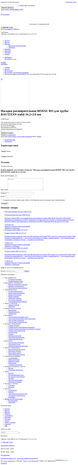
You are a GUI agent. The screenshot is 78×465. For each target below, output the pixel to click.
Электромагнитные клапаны (17, 301)
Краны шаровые (13, 296)
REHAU (11, 373)
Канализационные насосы (16, 349)
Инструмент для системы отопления (16, 72)
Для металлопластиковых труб (18, 317)
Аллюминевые (13, 358)
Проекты (7, 49)
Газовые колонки (14, 325)
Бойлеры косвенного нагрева (17, 284)
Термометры (12, 313)
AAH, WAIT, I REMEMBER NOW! (12, 9)
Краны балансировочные (16, 293)
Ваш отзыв (4, 189)
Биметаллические (14, 359)
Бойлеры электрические (16, 286)
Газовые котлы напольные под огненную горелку (24, 329)
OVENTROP (12, 390)
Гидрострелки (12, 332)
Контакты (8, 51)
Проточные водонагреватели (17, 288)
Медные (11, 378)
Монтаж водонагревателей (17, 46)
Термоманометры (14, 312)
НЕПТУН (11, 307)
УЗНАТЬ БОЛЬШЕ (24, 226)
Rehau (39, 136)
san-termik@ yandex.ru (12, 29)
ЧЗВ (6, 426)
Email (3, 196)
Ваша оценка (5, 175)
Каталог (7, 40)
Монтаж (7, 44)
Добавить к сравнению (8, 135)
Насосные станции (14, 351)
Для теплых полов (14, 344)
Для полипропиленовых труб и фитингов (21, 319)
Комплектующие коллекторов (18, 346)
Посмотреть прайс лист (8, 458)
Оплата (7, 54)
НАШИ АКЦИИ (3, 63)
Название (4, 193)
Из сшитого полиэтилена (16, 377)
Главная (7, 67)
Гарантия (8, 424)
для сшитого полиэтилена (16, 395)
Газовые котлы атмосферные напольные (21, 327)
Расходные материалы (15, 370)
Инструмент (9, 71)
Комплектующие (13, 361)
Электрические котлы (15, 339)
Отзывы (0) (8, 141)
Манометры (12, 310)
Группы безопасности (15, 291)
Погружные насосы (14, 353)
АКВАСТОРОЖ (13, 305)
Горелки (11, 334)
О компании (9, 415)
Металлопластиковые (15, 380)
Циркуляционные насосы (16, 354)
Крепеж (10, 368)
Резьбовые (11, 397)
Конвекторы (12, 363)
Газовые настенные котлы (16, 330)
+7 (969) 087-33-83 (71, 2)
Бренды (7, 42)
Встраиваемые (13, 400)
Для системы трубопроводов (17, 322)
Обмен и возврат (10, 422)
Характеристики (10, 140)
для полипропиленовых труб (17, 394)
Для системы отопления (16, 320)
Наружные (11, 402)
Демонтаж (11, 47)
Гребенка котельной (14, 336)
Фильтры (11, 387)
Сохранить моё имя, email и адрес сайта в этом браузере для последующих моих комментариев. (34, 200)
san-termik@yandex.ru (7, 445)
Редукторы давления (15, 300)
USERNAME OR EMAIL (27, 5)
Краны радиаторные (15, 295)
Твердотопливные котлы (16, 337)
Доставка (8, 52)
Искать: (3, 271)
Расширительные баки (15, 281)
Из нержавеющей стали (16, 375)
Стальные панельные (15, 365)
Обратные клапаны (14, 298)
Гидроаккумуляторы (14, 279)
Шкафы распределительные (14, 399)
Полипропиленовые (14, 382)
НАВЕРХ (4, 463)
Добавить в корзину (7, 133)
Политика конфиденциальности (27, 458)
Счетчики (11, 385)
